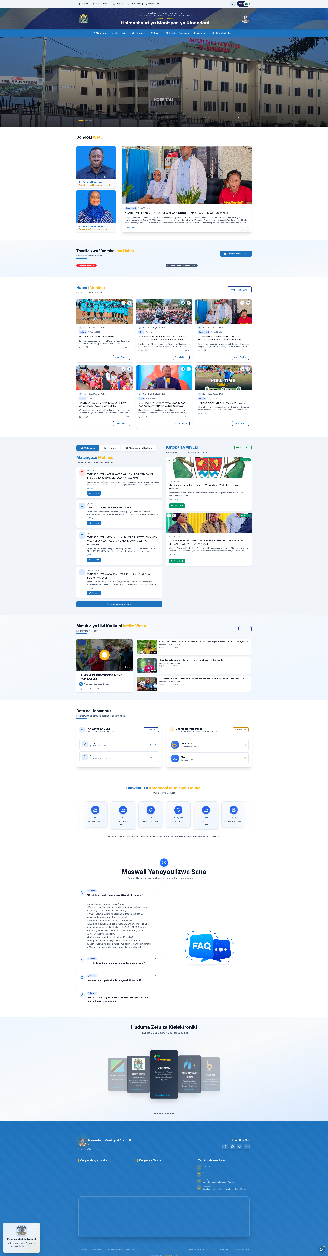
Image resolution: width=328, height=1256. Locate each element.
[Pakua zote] (150, 744)
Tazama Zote (151, 730)
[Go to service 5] (165, 1113)
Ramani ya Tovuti (242, 1249)
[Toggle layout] (37, 1224)
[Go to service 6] (168, 1113)
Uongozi (119, 4)
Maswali (84, 4)
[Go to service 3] (160, 1113)
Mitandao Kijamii (101, 4)
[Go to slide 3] (90, 120)
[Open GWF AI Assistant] (321, 1249)
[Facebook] (225, 1146)
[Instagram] (232, 1146)
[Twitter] (239, 1146)
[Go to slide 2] (86, 120)
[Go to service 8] (173, 1113)
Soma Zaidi (127, 222)
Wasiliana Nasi (153, 4)
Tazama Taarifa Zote (237, 253)
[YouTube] (247, 1146)
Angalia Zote (241, 447)
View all (245, 629)
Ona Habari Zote (239, 289)
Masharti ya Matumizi (219, 1249)
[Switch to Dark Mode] (233, 4)
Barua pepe (135, 4)
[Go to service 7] (170, 1113)
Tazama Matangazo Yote (119, 604)
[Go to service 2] (157, 1113)
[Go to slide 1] (81, 120)
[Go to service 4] (162, 1113)
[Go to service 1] (155, 1113)
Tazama (95, 493)
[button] (118, 919)
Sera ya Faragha (196, 1249)
